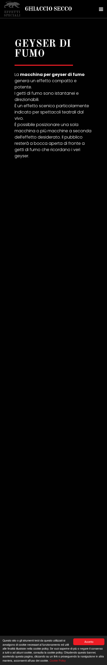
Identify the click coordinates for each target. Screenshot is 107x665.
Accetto (88, 642)
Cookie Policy (58, 660)
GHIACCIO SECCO (48, 9)
